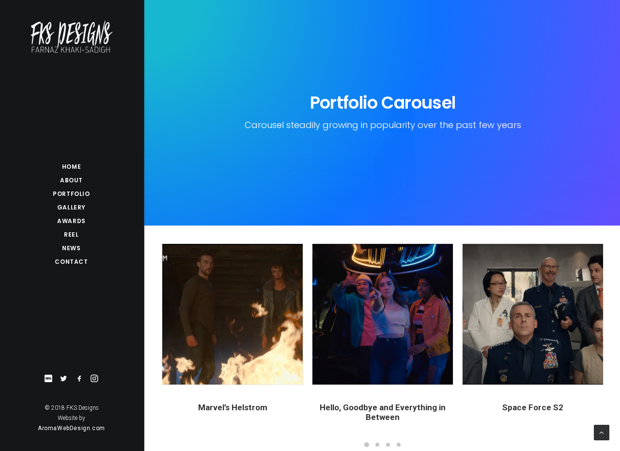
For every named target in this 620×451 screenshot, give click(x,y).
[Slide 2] (377, 444)
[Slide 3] (388, 444)
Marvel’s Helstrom (232, 407)
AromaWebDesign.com (71, 428)
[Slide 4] (398, 444)
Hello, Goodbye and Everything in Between (383, 412)
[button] (48, 379)
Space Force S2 (532, 407)
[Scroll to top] (601, 432)
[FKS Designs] (71, 36)
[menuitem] (48, 379)
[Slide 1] (366, 444)
